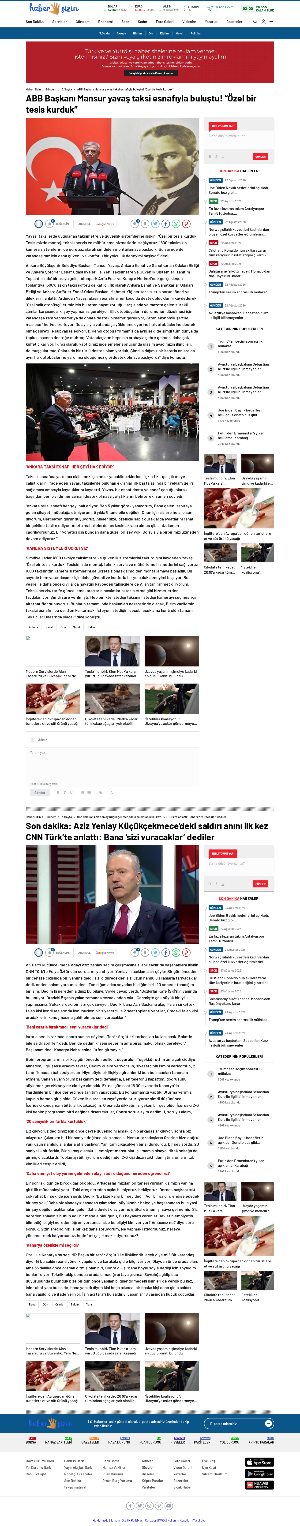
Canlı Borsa (111, 1461)
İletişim (115, 1520)
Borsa (31, 1440)
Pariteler (202, 1440)
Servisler (59, 21)
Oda (63, 627)
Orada (59, 1304)
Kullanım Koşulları (179, 1520)
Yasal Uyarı (200, 1520)
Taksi (91, 627)
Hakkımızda (101, 1520)
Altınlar (147, 1461)
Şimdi (77, 627)
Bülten (137, 33)
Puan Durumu (150, 1440)
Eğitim (164, 33)
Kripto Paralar (261, 1440)
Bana (32, 1304)
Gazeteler (234, 21)
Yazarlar (211, 21)
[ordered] (82, 792)
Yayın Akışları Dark (78, 1467)
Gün (45, 1304)
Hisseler (177, 1440)
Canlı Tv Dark (74, 1461)
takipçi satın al (75, 1487)
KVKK (162, 1520)
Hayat (180, 33)
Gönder (39, 792)
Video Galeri (182, 1467)
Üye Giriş (208, 1461)
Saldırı (75, 1304)
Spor (125, 21)
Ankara (33, 627)
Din (151, 33)
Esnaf (49, 627)
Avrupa (121, 33)
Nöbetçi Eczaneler (78, 1474)
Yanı (89, 1304)
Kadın (142, 21)
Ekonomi (105, 21)
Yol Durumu (229, 1440)
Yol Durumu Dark (38, 1467)
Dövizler (148, 1467)
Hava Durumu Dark (40, 1461)
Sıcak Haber (182, 1487)
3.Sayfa (104, 33)
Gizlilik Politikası (132, 1520)
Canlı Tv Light (36, 1474)
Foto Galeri (165, 21)
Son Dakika (35, 21)
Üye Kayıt (209, 1467)
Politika (196, 33)
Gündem (83, 21)
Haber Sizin (33, 89)
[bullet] (89, 792)
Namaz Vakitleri (58, 1440)
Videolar (189, 21)
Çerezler (150, 1520)
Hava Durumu (119, 1440)
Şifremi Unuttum (214, 1474)
